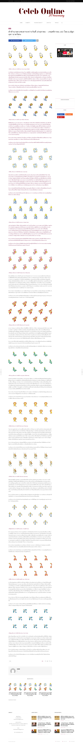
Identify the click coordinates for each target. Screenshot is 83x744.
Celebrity (28, 22)
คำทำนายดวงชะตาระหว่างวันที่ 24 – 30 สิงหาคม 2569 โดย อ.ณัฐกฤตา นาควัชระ (15, 694)
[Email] (51, 661)
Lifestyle (49, 22)
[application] (65, 52)
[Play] (58, 56)
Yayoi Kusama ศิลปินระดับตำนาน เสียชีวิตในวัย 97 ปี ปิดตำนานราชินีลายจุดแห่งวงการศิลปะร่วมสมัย (28, 1)
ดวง (10, 661)
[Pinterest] (49, 661)
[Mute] (69, 56)
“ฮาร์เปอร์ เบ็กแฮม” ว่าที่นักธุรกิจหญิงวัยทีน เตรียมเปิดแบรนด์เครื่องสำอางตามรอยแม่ (44, 724)
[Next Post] (82, 372)
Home (21, 22)
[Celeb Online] (41, 12)
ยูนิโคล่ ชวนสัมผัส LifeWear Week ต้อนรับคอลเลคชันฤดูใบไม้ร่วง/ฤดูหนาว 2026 (44, 718)
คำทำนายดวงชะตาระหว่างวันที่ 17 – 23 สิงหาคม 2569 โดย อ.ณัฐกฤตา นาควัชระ (30, 694)
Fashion (39, 720)
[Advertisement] (65, 78)
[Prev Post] (1, 372)
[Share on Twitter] (47, 661)
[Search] (61, 22)
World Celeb (40, 727)
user (18, 669)
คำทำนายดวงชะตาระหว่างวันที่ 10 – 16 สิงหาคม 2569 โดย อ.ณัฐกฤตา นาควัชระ (45, 694)
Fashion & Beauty (38, 22)
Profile (56, 22)
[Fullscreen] (71, 56)
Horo (10, 28)
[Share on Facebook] (45, 661)
